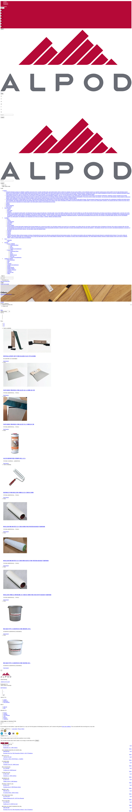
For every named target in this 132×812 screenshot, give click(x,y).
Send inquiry (6, 361)
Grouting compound (11, 269)
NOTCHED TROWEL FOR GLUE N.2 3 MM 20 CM (18, 424)
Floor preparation (11, 259)
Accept (2, 743)
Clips (11, 246)
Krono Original (10, 225)
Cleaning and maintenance (15, 248)
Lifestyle (9, 231)
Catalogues (5, 4)
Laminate (5, 714)
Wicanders (9, 240)
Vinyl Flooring (6, 715)
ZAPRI (2, 302)
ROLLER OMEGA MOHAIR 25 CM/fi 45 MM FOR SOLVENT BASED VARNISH (27, 595)
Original (9, 233)
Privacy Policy (21, 728)
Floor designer (6, 702)
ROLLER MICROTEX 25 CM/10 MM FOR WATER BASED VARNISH (24, 526)
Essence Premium (10, 205)
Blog (4, 708)
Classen (9, 220)
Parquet (5, 712)
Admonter (68, 193)
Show (2, 321)
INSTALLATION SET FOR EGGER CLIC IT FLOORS (19, 356)
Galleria (7, 203)
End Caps (12, 256)
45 (3, 325)
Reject (6, 743)
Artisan (68, 197)
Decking (5, 717)
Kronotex (9, 230)
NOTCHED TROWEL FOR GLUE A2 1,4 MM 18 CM (19, 390)
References (5, 3)
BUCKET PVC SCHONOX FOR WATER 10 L (16, 663)
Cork (4, 716)
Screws (11, 247)
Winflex (68, 214)
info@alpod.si (4, 6)
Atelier (68, 200)
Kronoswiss (68, 228)
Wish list (5, 706)
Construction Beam (14, 245)
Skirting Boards (13, 255)
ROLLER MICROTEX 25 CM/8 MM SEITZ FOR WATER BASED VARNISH (26, 560)
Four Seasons (9, 206)
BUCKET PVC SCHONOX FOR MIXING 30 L (17, 629)
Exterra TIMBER (11, 243)
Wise (8, 241)
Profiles (9, 266)
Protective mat (10, 272)
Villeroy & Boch (67, 236)
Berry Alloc (9, 210)
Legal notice (14, 728)
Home (2, 294)
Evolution (9, 224)
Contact (5, 1)
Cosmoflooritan (10, 221)
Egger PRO (9, 222)
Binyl (8, 219)
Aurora (8, 209)
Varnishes (9, 263)
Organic (9, 232)
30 (3, 324)
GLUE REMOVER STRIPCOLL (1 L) (14, 458)
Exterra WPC (10, 250)
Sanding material (11, 268)
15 (3, 323)
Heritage (8, 204)
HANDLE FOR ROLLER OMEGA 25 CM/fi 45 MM (18, 492)
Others (8, 273)
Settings (11, 743)
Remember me (5, 280)
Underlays (9, 271)
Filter (2, 310)
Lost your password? (5, 281)
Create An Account (5, 284)
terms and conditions (66, 726)
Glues (8, 261)
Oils (8, 262)
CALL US (4, 185)
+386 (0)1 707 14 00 (5, 681)
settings (36, 740)
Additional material (7, 294)
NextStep (9, 211)
